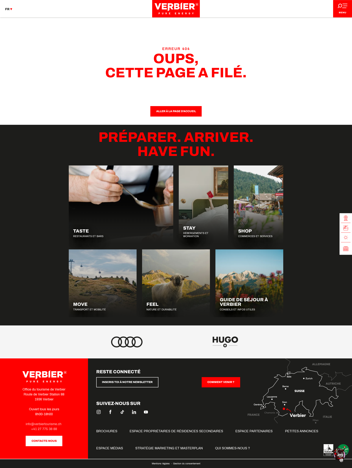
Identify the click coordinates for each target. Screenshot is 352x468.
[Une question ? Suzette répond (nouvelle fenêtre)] (339, 455)
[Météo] (346, 237)
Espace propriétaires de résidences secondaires (176, 431)
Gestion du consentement (186, 463)
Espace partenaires (254, 431)
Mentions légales (161, 463)
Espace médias (109, 448)
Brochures (106, 431)
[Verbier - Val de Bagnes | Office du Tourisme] (176, 8)
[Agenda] (346, 248)
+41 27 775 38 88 (44, 429)
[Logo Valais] (328, 450)
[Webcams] (346, 218)
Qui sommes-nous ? (232, 448)
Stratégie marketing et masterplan (169, 448)
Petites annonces (301, 431)
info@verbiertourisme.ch (44, 424)
